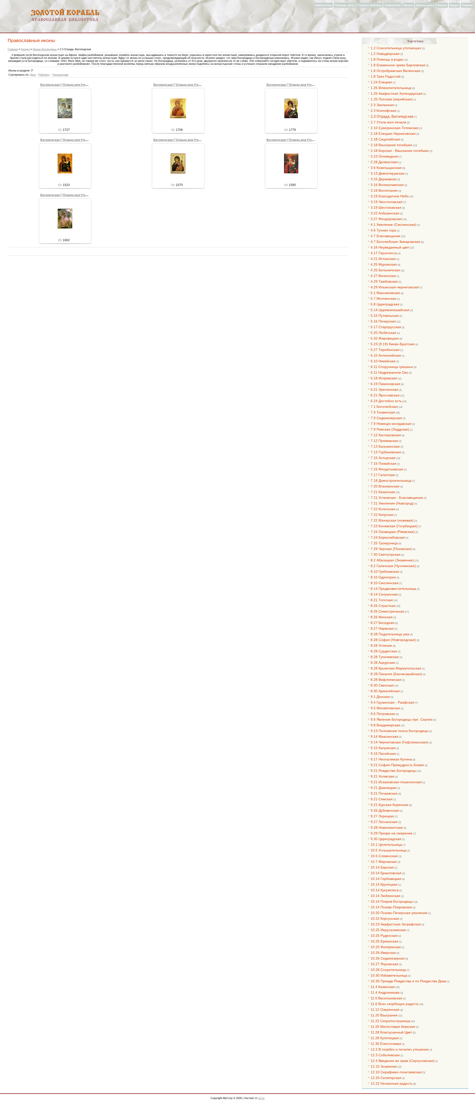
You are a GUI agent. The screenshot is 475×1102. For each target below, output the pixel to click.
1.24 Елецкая (381, 82)
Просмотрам (60, 74)
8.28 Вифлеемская (386, 680)
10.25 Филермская (386, 947)
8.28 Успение (381, 645)
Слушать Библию (369, 5)
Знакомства (392, 5)
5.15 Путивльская (385, 316)
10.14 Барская (382, 867)
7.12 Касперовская (386, 435)
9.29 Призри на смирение (391, 833)
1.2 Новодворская (385, 54)
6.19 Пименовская (385, 384)
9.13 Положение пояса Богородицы (399, 731)
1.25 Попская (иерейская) (392, 99)
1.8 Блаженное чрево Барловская (398, 65)
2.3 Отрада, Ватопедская (392, 116)
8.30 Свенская (382, 685)
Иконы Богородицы (45, 49)
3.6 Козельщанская (386, 168)
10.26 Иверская (383, 953)
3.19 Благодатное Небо (390, 196)
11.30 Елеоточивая (386, 1044)
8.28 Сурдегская (384, 651)
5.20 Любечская (383, 333)
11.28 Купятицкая (385, 1038)
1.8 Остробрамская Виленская (395, 71)
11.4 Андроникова (385, 992)
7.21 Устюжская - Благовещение (397, 498)
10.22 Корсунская (385, 918)
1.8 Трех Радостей (386, 76)
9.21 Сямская (382, 799)
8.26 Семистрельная (387, 611)
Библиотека (323, 5)
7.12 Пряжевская (384, 441)
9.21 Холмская (382, 776)
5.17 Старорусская (386, 327)
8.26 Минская (382, 617)
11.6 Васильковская (386, 998)
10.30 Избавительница (389, 975)
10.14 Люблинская (385, 896)
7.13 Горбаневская (386, 452)
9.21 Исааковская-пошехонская (396, 782)
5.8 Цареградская (385, 304)
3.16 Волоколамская (387, 185)
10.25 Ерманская (384, 941)
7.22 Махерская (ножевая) (392, 520)
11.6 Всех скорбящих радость (395, 1004)
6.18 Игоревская (384, 378)
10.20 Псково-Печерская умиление (399, 913)
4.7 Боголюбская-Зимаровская (395, 242)
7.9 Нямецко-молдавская (391, 424)
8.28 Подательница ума (390, 634)
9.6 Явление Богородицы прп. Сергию (402, 719)
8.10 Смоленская (385, 583)
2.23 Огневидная (384, 156)
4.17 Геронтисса (384, 253)
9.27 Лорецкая (382, 816)
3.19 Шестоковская (386, 207)
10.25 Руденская (384, 936)
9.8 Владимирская (385, 725)
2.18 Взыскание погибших (391, 145)
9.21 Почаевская (384, 793)
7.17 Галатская (383, 475)
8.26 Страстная (383, 606)
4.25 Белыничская (385, 270)
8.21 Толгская (382, 600)
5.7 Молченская (383, 298)
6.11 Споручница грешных (392, 367)
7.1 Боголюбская (384, 407)
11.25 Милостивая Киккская (393, 1027)
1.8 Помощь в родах (387, 59)
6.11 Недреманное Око (389, 372)
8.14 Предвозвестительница (393, 589)
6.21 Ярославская (385, 395)
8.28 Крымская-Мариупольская (396, 668)
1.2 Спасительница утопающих (396, 48)
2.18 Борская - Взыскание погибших (400, 151)
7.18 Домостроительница (391, 480)
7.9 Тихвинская (383, 412)
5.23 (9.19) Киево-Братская (393, 344)
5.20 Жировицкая (385, 338)
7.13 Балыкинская (385, 446)
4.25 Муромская (384, 264)
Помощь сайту (344, 5)
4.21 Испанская (383, 259)
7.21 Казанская (383, 492)
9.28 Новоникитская (387, 827)
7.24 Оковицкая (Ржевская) (393, 532)
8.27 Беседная (382, 623)
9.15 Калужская (383, 748)
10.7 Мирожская (384, 862)
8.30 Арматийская (385, 691)
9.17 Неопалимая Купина (391, 759)
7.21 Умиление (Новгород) (392, 503)
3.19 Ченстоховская (387, 202)
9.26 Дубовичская (385, 810)
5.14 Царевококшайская (390, 310)
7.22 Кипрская (382, 515)
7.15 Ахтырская (383, 458)
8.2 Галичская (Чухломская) (393, 566)
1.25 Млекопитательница (391, 88)
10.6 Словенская (384, 856)
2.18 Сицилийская (385, 139)
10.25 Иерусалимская (388, 930)
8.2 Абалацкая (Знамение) (392, 560)
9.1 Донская (380, 697)
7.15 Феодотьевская (387, 469)
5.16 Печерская (383, 321)
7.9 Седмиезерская (386, 418)
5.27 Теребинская (385, 350)
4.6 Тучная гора (383, 230)
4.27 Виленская (383, 276)
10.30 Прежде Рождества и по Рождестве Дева (408, 981)
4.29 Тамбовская (384, 281)
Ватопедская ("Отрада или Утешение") (68, 85)
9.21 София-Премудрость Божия (397, 765)
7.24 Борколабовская (388, 537)
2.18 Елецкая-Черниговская (393, 134)
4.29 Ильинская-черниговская (395, 287)
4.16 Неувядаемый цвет (390, 247)
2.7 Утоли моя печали (388, 122)
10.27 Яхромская (384, 964)
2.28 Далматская (384, 162)
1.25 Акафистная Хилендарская (397, 93)
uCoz (261, 1098)
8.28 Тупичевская (385, 657)
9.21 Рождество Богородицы (393, 771)
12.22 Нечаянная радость (391, 1083)
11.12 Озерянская (385, 1009)
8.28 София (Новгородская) (393, 640)
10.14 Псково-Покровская (391, 907)
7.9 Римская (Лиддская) (390, 429)
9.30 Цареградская (386, 839)
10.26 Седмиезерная (388, 958)
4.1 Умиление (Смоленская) (393, 225)
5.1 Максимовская (385, 293)
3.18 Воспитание (384, 190)
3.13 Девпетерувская (387, 173)
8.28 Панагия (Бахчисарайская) (396, 674)
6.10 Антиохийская (386, 355)
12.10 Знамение (384, 1066)
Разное (442, 5)
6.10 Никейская (383, 361)
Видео (454, 5)
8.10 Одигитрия (383, 577)
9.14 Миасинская (384, 736)
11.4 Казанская (383, 987)
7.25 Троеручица (384, 543)
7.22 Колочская (383, 509)
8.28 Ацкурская (383, 663)
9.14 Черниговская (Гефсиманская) (399, 742)
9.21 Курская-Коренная (389, 805)
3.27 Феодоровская (386, 219)
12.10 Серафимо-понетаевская (396, 1072)
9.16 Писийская (383, 754)
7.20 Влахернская (385, 486)
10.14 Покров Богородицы (392, 901)
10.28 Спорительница (388, 970)
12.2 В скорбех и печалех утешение (400, 1049)
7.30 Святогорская (386, 554)
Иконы (408, 5)
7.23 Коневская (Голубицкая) (394, 526)
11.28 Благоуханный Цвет (391, 1032)
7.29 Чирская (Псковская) (391, 549)
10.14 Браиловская (386, 873)
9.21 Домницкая (384, 788)
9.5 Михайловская (385, 708)
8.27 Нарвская (382, 628)
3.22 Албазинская (385, 213)
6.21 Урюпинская (384, 389)
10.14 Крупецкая (384, 884)
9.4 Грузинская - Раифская (392, 702)
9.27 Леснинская (384, 822)
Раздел (25, 49)
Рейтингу (44, 74)
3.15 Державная (384, 179)
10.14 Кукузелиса (385, 890)
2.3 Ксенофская (383, 111)
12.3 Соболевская (385, 1055)
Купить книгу (425, 5)
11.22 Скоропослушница (390, 1021)
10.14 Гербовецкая (386, 879)
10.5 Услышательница (388, 850)
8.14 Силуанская (384, 594)
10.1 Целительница (386, 845)
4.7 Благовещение (386, 236)
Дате (33, 74)
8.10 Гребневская (385, 572)
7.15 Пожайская (383, 463)
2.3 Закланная (382, 105)
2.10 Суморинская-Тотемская (395, 128)
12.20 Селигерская (386, 1078)
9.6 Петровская (383, 714)
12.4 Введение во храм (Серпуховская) (402, 1061)
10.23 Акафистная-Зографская (396, 924)
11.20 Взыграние (384, 1015)
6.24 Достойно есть (386, 401)
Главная (467, 5)
